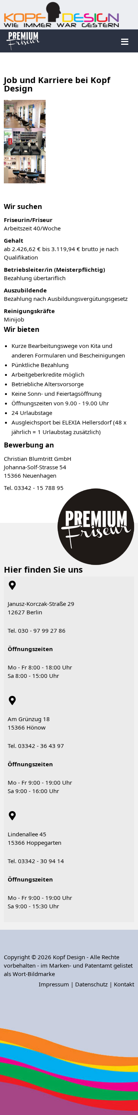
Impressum (54, 984)
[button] (120, 952)
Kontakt (124, 984)
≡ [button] (124, 40)
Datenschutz (91, 984)
